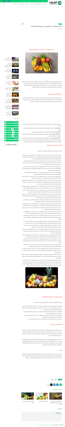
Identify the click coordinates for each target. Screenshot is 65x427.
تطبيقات (26, 4)
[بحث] (4, 4)
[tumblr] (9, 1)
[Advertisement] (32, 15)
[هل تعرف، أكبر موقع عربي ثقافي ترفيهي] (55, 3)
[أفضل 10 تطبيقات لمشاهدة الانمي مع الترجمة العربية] (15, 107)
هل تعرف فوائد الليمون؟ (43, 401)
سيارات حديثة (16, 4)
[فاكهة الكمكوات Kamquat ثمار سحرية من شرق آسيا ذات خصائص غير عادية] (15, 94)
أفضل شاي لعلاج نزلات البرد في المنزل (28, 402)
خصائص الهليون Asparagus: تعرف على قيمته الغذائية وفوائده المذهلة (56, 403)
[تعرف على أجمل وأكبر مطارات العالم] (15, 59)
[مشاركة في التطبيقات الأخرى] (48, 384)
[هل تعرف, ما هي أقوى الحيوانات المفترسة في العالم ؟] (15, 101)
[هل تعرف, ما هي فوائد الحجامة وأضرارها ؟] (15, 83)
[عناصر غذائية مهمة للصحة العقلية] (15, 89)
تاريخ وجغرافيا (11, 126)
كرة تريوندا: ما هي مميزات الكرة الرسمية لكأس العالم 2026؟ (8, 77)
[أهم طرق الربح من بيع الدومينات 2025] (15, 71)
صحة (46, 4)
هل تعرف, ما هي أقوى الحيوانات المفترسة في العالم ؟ (7, 102)
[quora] (3, 1)
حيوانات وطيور (8, 131)
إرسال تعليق (58, 413)
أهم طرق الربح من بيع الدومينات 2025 (8, 71)
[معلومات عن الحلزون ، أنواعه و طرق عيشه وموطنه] (15, 65)
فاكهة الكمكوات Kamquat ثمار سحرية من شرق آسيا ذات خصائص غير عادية (8, 95)
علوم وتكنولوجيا (38, 4)
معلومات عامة (11, 140)
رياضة (16, 133)
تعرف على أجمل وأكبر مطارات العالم (7, 59)
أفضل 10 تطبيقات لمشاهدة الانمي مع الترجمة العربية (8, 107)
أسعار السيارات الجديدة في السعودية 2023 (8, 114)
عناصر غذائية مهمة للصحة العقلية (8, 89)
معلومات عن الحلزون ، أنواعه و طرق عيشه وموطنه (7, 65)
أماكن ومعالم (21, 4)
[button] (57, 384)
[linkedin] (5, 1)
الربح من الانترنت (32, 4)
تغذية (43, 4)
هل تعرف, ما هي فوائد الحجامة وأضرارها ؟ (8, 83)
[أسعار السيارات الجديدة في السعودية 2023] (15, 113)
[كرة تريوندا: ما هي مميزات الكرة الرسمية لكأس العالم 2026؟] (15, 76)
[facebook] (7, 1)
